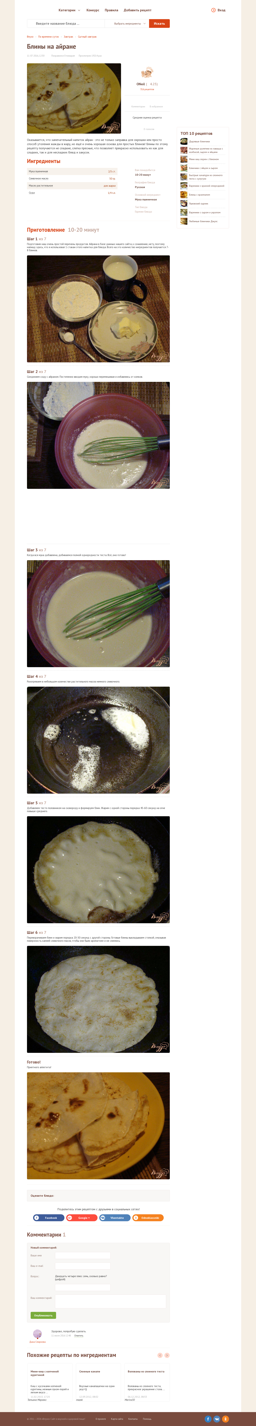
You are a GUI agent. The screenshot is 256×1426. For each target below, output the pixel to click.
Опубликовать (43, 1315)
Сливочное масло (38, 178)
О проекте (101, 1418)
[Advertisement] (98, 516)
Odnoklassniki (150, 1218)
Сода (32, 192)
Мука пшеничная (38, 171)
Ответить (78, 1335)
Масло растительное (41, 185)
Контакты (133, 1418)
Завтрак (68, 36)
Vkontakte (117, 1218)
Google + (84, 1218)
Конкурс (93, 10)
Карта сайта (117, 1418)
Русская (140, 187)
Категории (67, 10)
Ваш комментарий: (41, 1298)
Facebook (51, 1218)
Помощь (147, 1418)
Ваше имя (36, 1255)
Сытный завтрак (87, 36)
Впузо (30, 36)
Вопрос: (35, 1276)
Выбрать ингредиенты (127, 23)
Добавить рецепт (138, 10)
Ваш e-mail (37, 1266)
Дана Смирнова (37, 1341)
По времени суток (48, 36)
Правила (111, 10)
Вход (222, 10)
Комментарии (138, 106)
